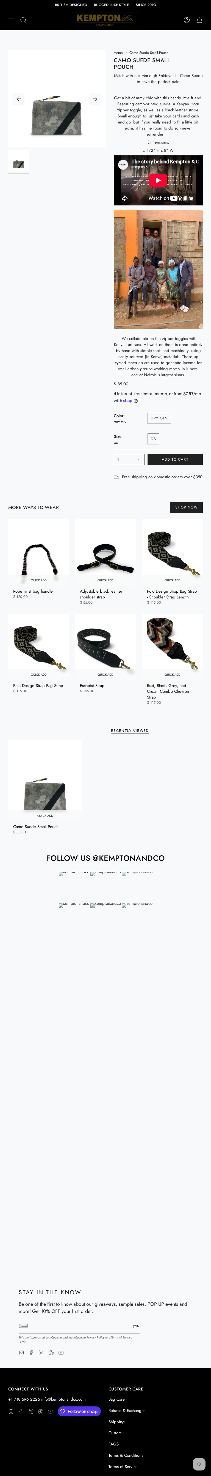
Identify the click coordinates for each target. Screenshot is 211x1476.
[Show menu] (10, 20)
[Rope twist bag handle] (38, 552)
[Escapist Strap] (105, 647)
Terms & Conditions (126, 1455)
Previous (18, 98)
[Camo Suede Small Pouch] (45, 780)
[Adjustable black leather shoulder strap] (105, 552)
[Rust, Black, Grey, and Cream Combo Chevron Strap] (172, 647)
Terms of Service (121, 1337)
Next (95, 98)
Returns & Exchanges (127, 1411)
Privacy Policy (95, 1337)
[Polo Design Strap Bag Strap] (38, 647)
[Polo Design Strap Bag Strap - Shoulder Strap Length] (172, 552)
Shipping (117, 1422)
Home (118, 52)
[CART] (199, 20)
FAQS (114, 1444)
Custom (115, 1433)
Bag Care (117, 1399)
